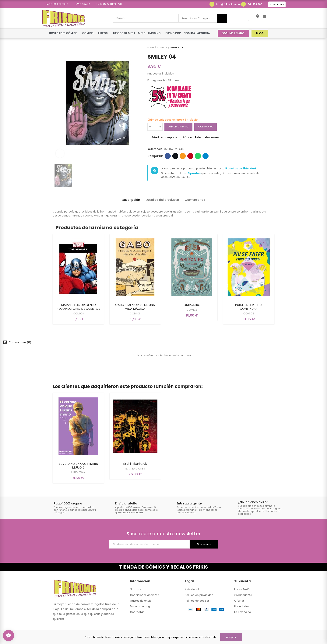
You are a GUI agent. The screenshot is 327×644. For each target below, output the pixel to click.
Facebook (168, 156)
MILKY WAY (78, 472)
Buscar (222, 18)
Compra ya (205, 126)
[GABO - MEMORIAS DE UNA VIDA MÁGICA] (135, 267)
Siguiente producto (271, 48)
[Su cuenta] (271, 18)
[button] (55, 4)
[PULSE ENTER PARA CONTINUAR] (248, 267)
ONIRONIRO (192, 305)
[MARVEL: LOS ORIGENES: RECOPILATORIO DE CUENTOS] (78, 267)
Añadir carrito (178, 126)
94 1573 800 (255, 4)
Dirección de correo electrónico (183, 156)
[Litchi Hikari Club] (135, 426)
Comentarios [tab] (195, 200)
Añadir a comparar (164, 137)
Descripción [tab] (131, 200)
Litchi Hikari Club (135, 464)
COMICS (78, 313)
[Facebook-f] (275, 33)
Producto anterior (262, 48)
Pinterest (190, 156)
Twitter (175, 156)
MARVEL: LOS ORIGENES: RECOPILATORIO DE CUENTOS (78, 307)
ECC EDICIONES (135, 468)
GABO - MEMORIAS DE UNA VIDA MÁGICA (135, 307)
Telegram (205, 156)
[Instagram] (283, 33)
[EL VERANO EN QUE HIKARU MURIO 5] (78, 426)
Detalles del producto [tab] (162, 200)
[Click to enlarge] (60, 153)
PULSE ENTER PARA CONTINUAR (248, 307)
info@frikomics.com (228, 4)
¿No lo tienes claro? (253, 502)
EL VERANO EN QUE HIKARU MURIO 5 (78, 466)
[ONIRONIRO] (191, 267)
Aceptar (231, 637)
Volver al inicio (267, 48)
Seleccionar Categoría (196, 18)
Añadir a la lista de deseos (201, 137)
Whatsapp (198, 156)
